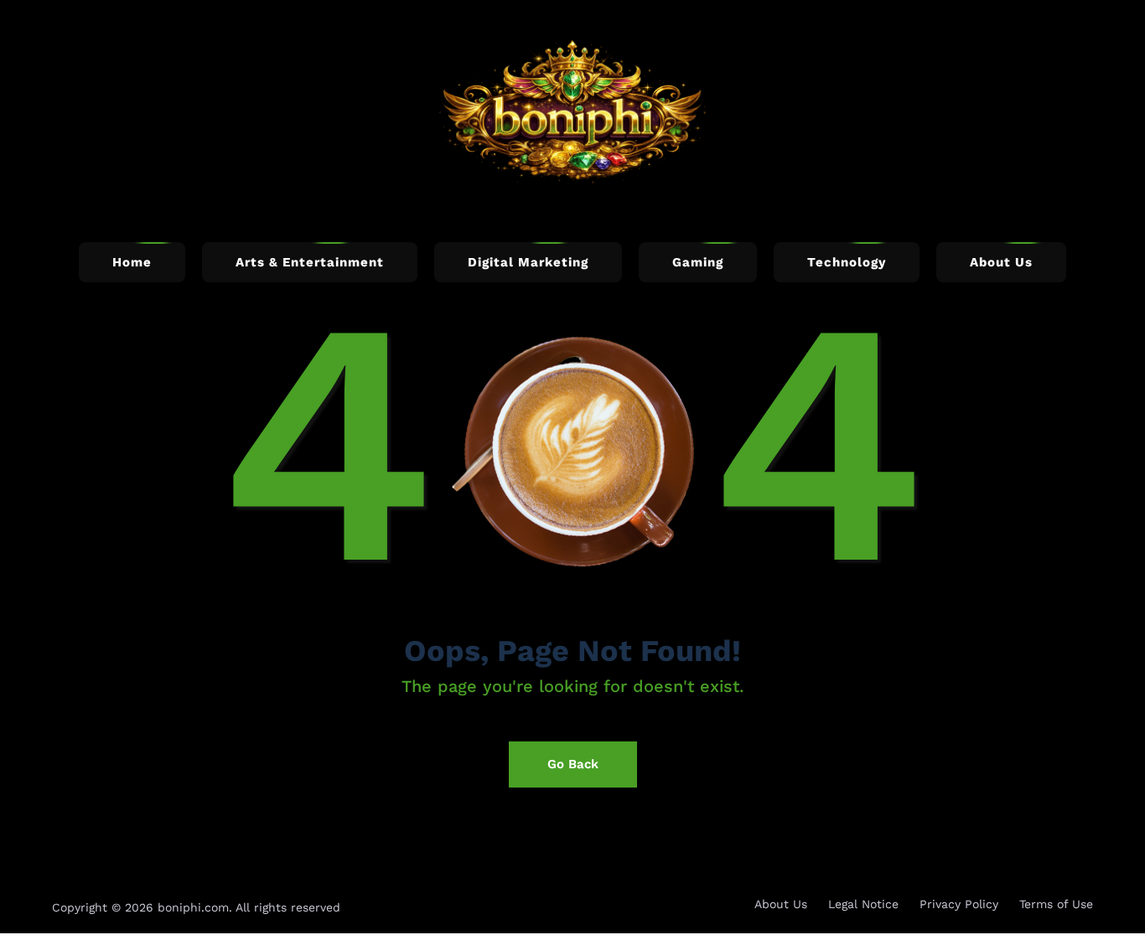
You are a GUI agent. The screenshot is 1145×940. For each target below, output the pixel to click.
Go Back (572, 764)
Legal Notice (863, 904)
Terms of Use (1056, 904)
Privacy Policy (959, 904)
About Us (780, 904)
